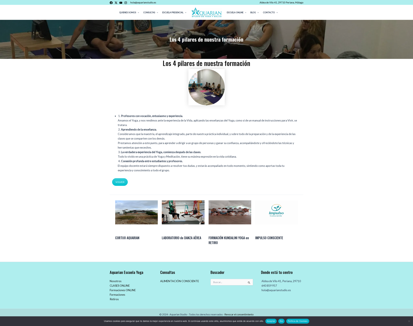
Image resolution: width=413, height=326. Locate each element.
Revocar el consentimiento (239, 314)
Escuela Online (235, 12)
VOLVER (120, 182)
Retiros (114, 299)
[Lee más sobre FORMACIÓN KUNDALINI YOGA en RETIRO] (230, 212)
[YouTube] (120, 2)
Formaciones (117, 294)
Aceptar (271, 321)
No (281, 321)
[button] (137, 12)
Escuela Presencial (172, 12)
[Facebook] (111, 2)
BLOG (253, 12)
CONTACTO (269, 12)
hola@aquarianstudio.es (143, 2)
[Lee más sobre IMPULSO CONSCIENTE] (276, 212)
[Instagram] (125, 2)
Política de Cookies (298, 321)
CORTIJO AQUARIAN (127, 237)
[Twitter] (116, 2)
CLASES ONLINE (120, 285)
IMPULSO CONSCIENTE (269, 237)
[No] (409, 321)
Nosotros (115, 281)
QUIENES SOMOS (127, 12)
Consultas (149, 12)
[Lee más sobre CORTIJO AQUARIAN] (136, 212)
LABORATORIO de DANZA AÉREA (181, 237)
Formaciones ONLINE (123, 290)
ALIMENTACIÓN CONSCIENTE (179, 281)
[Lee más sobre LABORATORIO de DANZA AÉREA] (183, 212)
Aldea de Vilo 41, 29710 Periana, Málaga (281, 2)
